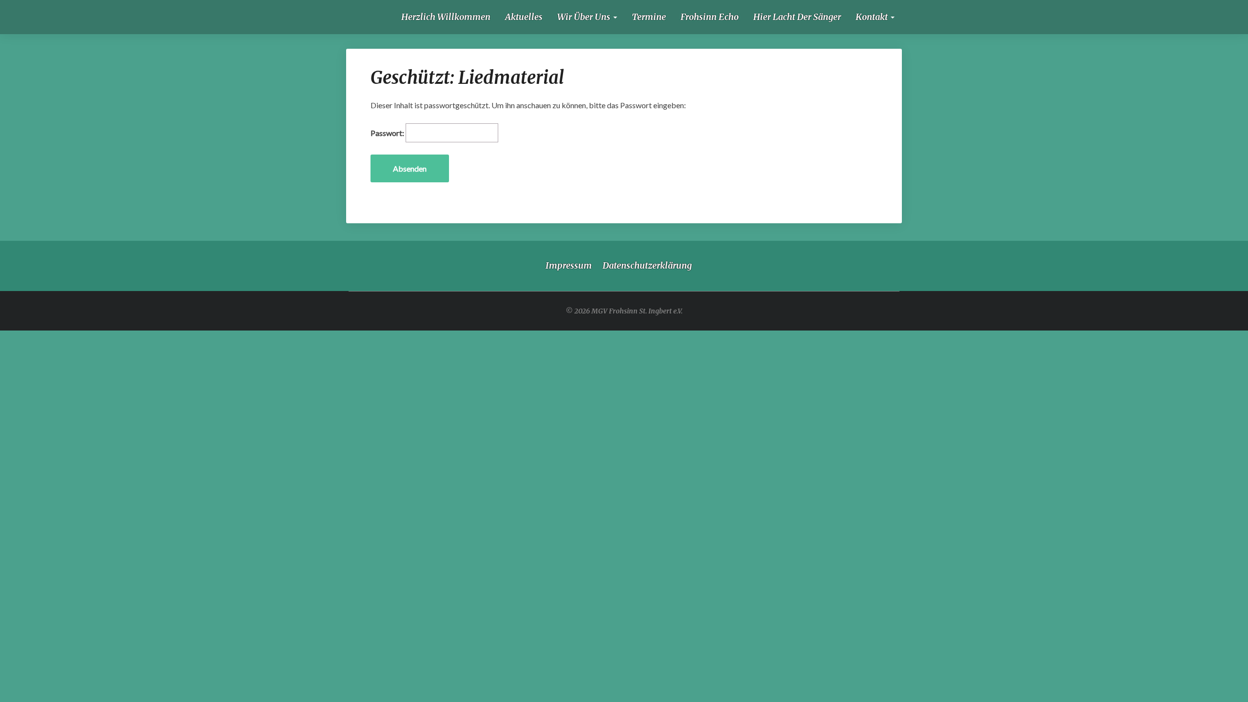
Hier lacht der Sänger (797, 16)
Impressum (569, 265)
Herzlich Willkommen (445, 16)
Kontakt (873, 16)
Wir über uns (584, 16)
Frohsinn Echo (710, 16)
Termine (649, 16)
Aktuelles (524, 16)
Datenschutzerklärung (647, 265)
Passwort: (388, 132)
